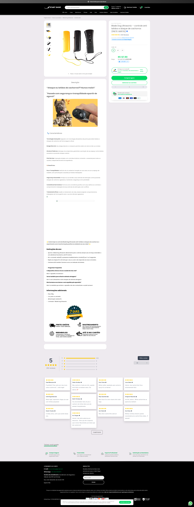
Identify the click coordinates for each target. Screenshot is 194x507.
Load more (97, 432)
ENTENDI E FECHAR (125, 502)
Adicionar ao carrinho (129, 83)
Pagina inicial (47, 17)
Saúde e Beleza (104, 12)
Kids (91, 12)
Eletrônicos (78, 12)
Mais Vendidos (114, 12)
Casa (71, 12)
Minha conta (115, 8)
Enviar (93, 482)
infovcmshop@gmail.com (55, 469)
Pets (96, 12)
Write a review (143, 358)
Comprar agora (129, 78)
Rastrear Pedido (124, 12)
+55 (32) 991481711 (56, 472)
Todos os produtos (56, 17)
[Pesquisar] (106, 7)
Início (65, 12)
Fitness (85, 12)
